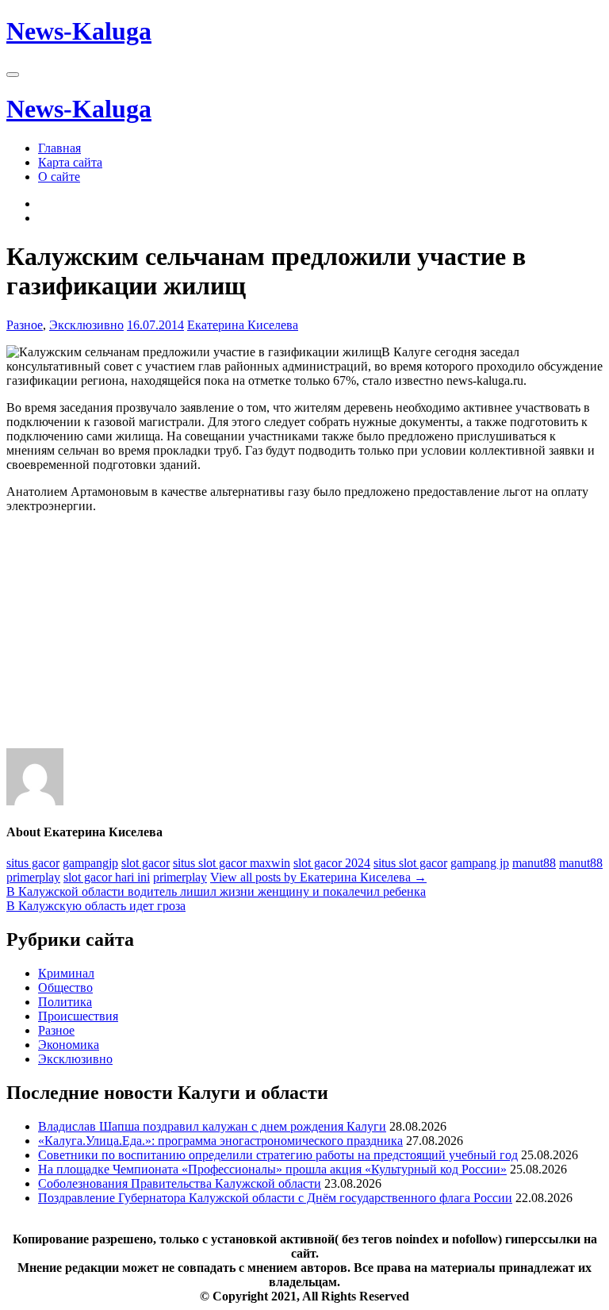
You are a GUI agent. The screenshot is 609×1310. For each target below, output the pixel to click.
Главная (59, 148)
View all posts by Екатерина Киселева (318, 877)
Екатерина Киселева (242, 325)
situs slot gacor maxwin (231, 863)
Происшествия (78, 1016)
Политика (65, 1001)
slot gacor (145, 863)
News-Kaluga (78, 31)
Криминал (66, 973)
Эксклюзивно (86, 325)
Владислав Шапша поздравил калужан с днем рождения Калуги (212, 1126)
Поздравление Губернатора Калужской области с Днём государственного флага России (275, 1197)
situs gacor (32, 863)
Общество (65, 987)
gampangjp (90, 863)
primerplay (33, 877)
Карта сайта (70, 162)
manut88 (534, 863)
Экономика (68, 1044)
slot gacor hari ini (106, 877)
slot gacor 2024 (331, 863)
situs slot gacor (410, 863)
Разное (24, 325)
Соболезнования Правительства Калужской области (179, 1183)
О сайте (59, 176)
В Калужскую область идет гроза (96, 905)
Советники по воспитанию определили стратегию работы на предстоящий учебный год (278, 1155)
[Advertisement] (304, 637)
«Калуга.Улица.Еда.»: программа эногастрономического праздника (220, 1140)
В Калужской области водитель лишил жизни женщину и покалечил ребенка (216, 891)
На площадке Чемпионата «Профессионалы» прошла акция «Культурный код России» (272, 1169)
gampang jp (479, 863)
